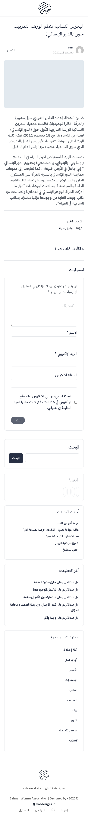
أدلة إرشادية (70, 649)
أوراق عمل (71, 660)
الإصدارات (71, 680)
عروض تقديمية (68, 730)
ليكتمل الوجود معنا (44, 589)
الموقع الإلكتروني (66, 375)
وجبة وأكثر (50, 617)
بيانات (73, 710)
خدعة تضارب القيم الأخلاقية (62, 536)
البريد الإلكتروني (65, 354)
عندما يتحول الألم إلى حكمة (39, 597)
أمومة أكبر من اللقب (68, 523)
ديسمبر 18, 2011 (63, 52)
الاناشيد (72, 690)
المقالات (72, 700)
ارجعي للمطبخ (71, 549)
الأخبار (70, 221)
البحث (74, 447)
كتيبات (73, 740)
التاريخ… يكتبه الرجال (66, 543)
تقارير (74, 720)
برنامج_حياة (66, 228)
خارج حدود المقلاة (45, 582)
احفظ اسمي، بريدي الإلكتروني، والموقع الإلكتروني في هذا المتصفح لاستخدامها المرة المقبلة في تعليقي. (42, 402)
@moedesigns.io (44, 804)
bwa (70, 48)
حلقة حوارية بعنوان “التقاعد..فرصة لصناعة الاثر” (51, 529)
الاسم (71, 332)
